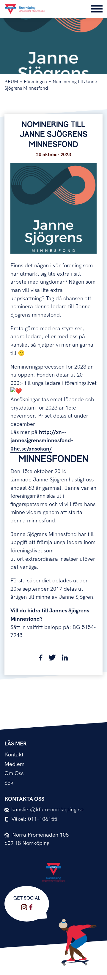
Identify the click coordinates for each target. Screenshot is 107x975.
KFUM (11, 82)
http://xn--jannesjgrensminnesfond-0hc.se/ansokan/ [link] (41, 440)
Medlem (14, 764)
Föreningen (35, 82)
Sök (8, 783)
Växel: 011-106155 (34, 819)
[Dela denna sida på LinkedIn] (65, 659)
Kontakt (13, 754)
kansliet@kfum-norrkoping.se (47, 809)
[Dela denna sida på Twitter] (52, 659)
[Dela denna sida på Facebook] (41, 659)
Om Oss (13, 773)
